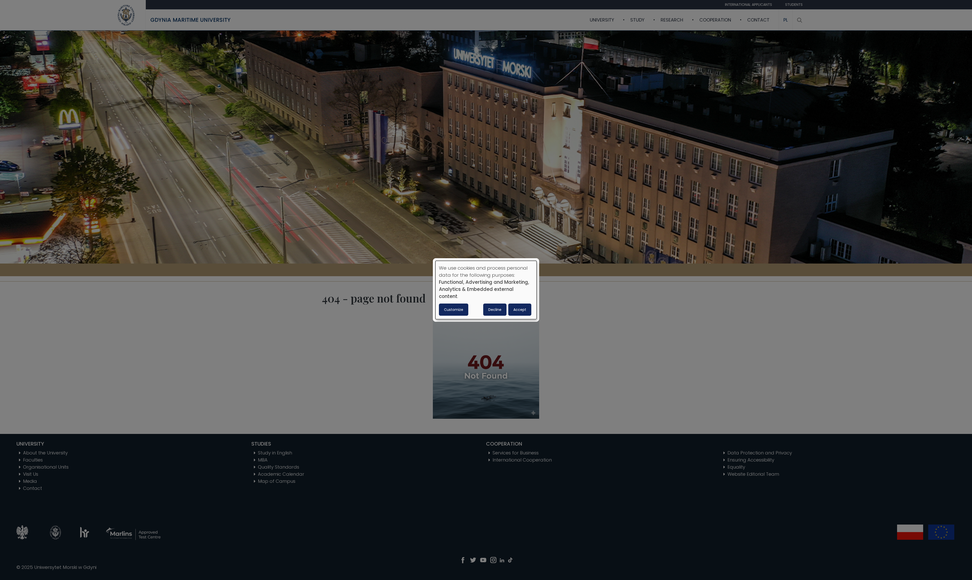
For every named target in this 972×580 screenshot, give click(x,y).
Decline (494, 309)
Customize (453, 309)
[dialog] (486, 290)
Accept (519, 309)
